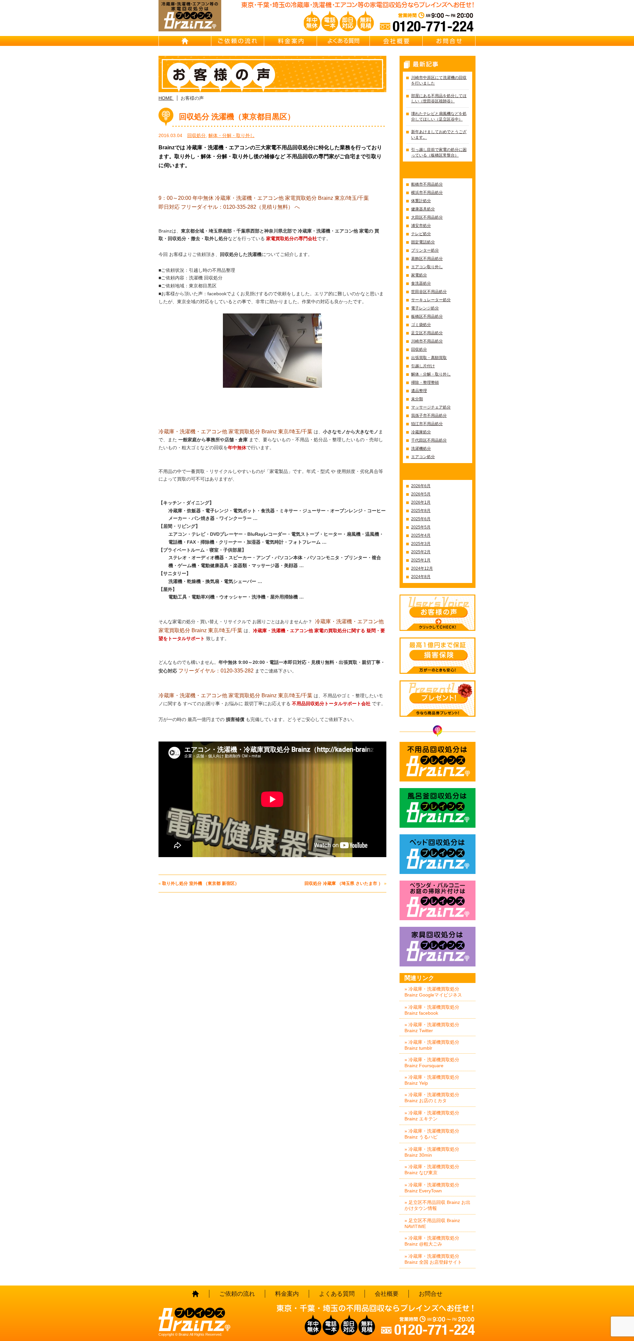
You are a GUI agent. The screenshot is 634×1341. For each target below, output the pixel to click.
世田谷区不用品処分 (429, 291)
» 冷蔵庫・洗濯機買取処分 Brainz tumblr (432, 1045)
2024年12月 (422, 568)
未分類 (417, 399)
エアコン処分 (423, 456)
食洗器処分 (421, 283)
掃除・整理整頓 (425, 382)
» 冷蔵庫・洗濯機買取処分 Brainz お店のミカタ (432, 1097)
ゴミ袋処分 (421, 324)
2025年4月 (421, 535)
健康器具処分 (423, 209)
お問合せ (449, 41)
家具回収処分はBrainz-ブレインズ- (438, 946)
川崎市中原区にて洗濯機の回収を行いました (439, 80)
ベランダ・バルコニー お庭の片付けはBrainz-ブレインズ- (438, 900)
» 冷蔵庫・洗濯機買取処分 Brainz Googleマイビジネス (433, 991)
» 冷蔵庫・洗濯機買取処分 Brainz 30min (432, 1152)
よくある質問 (343, 41)
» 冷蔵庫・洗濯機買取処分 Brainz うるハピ (432, 1134)
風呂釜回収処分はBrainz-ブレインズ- (438, 808)
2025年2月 (421, 552)
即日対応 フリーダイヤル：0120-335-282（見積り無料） (225, 207)
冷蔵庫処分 (421, 432)
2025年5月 (421, 527)
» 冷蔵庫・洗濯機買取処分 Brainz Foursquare (432, 1062)
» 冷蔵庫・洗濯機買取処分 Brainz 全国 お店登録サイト (433, 1259)
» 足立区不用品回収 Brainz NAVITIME (432, 1223)
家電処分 (419, 275)
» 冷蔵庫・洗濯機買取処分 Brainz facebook (432, 1010)
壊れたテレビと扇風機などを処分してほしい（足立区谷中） (439, 116)
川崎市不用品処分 (427, 341)
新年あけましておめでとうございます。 (439, 134)
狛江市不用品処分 (427, 423)
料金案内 (290, 41)
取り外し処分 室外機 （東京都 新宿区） (200, 883)
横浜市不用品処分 (427, 192)
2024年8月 (421, 576)
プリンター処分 (425, 250)
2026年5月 (421, 494)
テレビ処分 (421, 234)
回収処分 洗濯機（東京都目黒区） (237, 116)
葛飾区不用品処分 (427, 258)
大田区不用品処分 (427, 217)
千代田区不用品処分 (429, 440)
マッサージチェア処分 (431, 407)
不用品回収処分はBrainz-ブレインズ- (438, 761)
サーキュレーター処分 (431, 300)
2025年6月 (421, 519)
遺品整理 (419, 390)
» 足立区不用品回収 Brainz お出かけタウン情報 (438, 1205)
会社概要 (396, 41)
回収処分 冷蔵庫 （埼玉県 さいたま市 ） (343, 883)
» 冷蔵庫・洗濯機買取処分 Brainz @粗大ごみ (432, 1241)
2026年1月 (421, 502)
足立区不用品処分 (427, 333)
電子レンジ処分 (425, 308)
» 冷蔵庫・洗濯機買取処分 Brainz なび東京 (432, 1169)
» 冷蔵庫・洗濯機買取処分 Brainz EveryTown (432, 1187)
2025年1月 (421, 560)
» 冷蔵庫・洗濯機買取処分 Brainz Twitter (432, 1027)
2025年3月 (421, 543)
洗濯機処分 (421, 448)
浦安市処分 (421, 225)
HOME (184, 41)
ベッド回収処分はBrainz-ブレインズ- (438, 854)
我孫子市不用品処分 (429, 415)
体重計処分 (421, 201)
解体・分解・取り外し (231, 135)
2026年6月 (421, 486)
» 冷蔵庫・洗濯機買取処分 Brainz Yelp (432, 1080)
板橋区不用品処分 (427, 316)
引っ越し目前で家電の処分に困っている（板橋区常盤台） (439, 152)
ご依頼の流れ (237, 41)
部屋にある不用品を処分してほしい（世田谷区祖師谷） (439, 98)
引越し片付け (423, 366)
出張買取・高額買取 (429, 357)
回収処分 (196, 135)
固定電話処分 (423, 242)
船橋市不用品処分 (427, 184)
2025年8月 (421, 510)
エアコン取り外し (427, 267)
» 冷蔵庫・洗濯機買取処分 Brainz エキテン (432, 1115)
